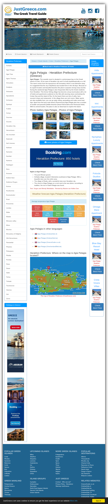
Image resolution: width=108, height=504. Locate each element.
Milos (32, 454)
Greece (34, 61)
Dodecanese (34, 484)
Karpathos (33, 471)
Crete (51, 61)
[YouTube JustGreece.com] (83, 12)
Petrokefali (9, 242)
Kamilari (9, 156)
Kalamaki (9, 139)
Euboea (32, 469)
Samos (6, 467)
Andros (58, 467)
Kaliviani (9, 147)
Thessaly (7, 494)
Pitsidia (8, 255)
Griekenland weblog (87, 490)
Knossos (9, 173)
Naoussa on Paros (87, 465)
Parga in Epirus (86, 471)
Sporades (33, 486)
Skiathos (33, 456)
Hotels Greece (54, 54)
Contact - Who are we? (63, 482)
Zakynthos (7, 471)
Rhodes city (85, 461)
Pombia (8, 260)
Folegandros (60, 454)
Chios (32, 473)
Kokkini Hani (10, 178)
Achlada (9, 65)
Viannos (9, 290)
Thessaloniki (85, 459)
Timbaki (8, 281)
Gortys (8, 113)
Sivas (8, 264)
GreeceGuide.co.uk (87, 484)
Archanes (9, 100)
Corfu (6, 465)
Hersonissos (10, 130)
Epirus (6, 488)
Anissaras (9, 91)
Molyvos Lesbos (86, 475)
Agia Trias (9, 74)
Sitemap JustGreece (62, 486)
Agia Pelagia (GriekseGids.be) (48, 238)
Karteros (9, 160)
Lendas (8, 208)
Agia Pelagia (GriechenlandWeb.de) (49, 246)
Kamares (9, 152)
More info (73, 501)
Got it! (98, 500)
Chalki (58, 459)
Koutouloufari (10, 195)
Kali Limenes (10, 143)
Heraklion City (11, 126)
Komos (8, 186)
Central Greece (9, 486)
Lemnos (32, 461)
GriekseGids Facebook (89, 494)
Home (9, 54)
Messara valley (11, 221)
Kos (5, 469)
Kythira (32, 467)
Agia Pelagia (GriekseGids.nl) (47, 234)
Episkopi (9, 104)
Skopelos (33, 459)
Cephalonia (34, 463)
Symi (57, 461)
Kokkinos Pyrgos (11, 182)
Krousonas (9, 203)
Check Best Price (97, 94)
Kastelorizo (59, 456)
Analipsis (9, 87)
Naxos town (85, 469)
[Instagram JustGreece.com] (90, 12)
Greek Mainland (37, 54)
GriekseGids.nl (86, 486)
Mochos (8, 229)
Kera (7, 169)
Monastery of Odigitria (13, 234)
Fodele (8, 109)
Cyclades (33, 482)
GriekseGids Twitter (87, 496)
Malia (8, 212)
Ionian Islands (34, 492)
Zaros (8, 298)
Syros (57, 463)
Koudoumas (10, 191)
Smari (8, 268)
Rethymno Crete (86, 467)
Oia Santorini (85, 473)
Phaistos (9, 247)
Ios (31, 465)
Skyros (58, 469)
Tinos (57, 465)
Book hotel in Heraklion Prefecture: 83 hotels (59, 66)
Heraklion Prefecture (61, 61)
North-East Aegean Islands (39, 488)
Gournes (9, 117)
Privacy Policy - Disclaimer (64, 484)
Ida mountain (10, 134)
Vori (7, 294)
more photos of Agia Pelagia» (59, 142)
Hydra (58, 473)
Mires (8, 225)
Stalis (8, 273)
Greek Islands (21, 54)
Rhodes (7, 459)
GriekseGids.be (86, 488)
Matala (8, 216)
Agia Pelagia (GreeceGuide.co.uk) (49, 242)
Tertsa (8, 277)
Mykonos (7, 463)
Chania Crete (85, 463)
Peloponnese (8, 484)
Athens (83, 456)
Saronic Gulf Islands (36, 490)
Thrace (6, 492)
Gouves (8, 122)
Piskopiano (10, 251)
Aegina (58, 471)
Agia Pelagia (10, 70)
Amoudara (9, 83)
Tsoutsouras (10, 285)
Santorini (7, 461)
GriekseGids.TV (86, 492)
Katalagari (9, 165)
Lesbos (6, 475)
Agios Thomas (11, 78)
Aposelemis (10, 96)
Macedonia (8, 490)
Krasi (8, 199)
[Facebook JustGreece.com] (97, 12)
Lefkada (7, 473)
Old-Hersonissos (11, 238)
